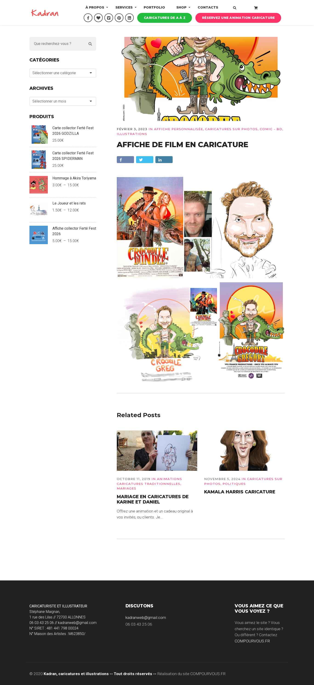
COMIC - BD (271, 129)
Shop (181, 7)
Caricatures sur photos (231, 129)
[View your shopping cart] (255, 7)
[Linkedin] (129, 17)
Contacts (208, 7)
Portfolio (154, 7)
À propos (95, 7)
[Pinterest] (119, 17)
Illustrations (132, 134)
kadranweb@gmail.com (146, 617)
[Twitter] (108, 17)
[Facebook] (88, 17)
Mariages (126, 488)
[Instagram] (98, 17)
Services (124, 7)
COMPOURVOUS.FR (252, 641)
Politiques (234, 484)
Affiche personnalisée (178, 129)
